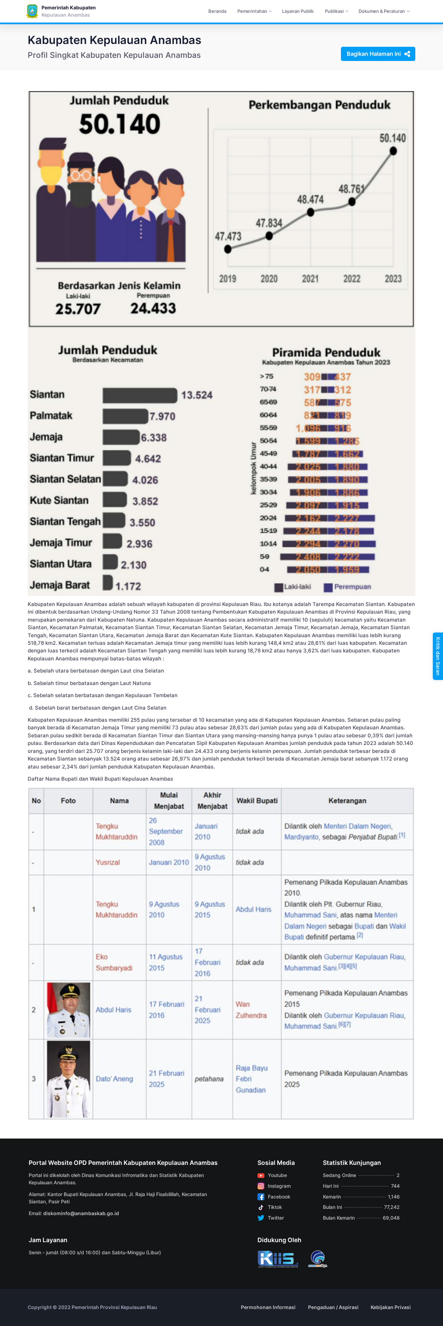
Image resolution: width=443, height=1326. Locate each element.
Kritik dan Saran (438, 656)
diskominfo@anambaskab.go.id (81, 1213)
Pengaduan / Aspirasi (333, 1307)
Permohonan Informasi (268, 1307)
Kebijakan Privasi (391, 1307)
